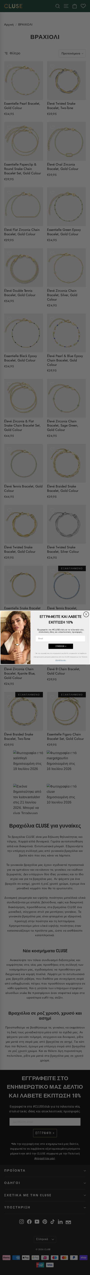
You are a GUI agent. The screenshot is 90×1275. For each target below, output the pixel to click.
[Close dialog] (86, 614)
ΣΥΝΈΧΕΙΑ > (60, 646)
